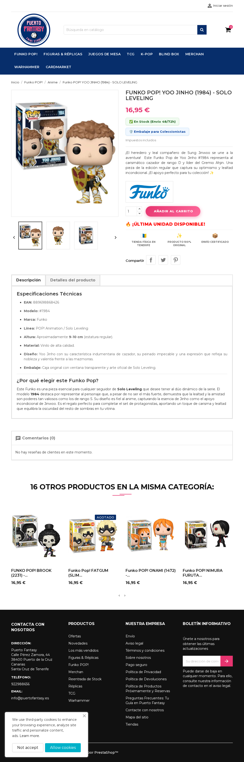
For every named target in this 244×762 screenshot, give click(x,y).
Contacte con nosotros (145, 710)
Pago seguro (136, 665)
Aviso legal (134, 643)
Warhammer (79, 700)
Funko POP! (78, 665)
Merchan (75, 672)
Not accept (27, 747)
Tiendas (132, 724)
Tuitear (163, 260)
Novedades (77, 643)
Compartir (151, 260)
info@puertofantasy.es (30, 698)
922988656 (20, 684)
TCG (71, 693)
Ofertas (74, 636)
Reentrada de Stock (85, 679)
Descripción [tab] (28, 280)
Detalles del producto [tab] (72, 280)
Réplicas (75, 686)
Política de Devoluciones (146, 679)
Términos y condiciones (145, 650)
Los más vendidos (83, 650)
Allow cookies (63, 747)
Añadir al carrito (173, 211)
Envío (130, 636)
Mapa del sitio (137, 717)
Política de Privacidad (143, 672)
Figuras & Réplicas (83, 657)
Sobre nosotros (138, 657)
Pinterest (175, 260)
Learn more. (30, 736)
